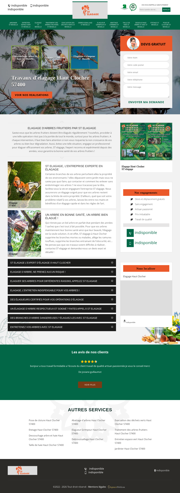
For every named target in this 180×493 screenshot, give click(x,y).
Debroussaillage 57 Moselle (85, 24)
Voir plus (90, 384)
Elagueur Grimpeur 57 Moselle (101, 25)
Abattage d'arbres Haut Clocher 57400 (88, 422)
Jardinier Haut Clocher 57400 (130, 448)
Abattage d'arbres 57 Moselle (114, 25)
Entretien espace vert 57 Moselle (26, 25)
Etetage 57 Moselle (154, 24)
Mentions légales (97, 486)
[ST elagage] (90, 10)
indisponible (19, 5)
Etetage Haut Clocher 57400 (43, 429)
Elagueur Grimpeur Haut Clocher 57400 (89, 431)
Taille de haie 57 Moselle (126, 25)
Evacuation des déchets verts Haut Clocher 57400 (133, 422)
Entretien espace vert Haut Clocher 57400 (133, 441)
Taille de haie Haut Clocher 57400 (46, 445)
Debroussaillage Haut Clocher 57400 (87, 441)
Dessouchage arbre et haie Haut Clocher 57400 (46, 437)
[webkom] (116, 486)
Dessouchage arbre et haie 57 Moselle (140, 25)
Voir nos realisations (32, 95)
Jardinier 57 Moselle (13, 24)
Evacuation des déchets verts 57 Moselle (68, 25)
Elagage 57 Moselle (38, 25)
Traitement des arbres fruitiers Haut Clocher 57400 (131, 431)
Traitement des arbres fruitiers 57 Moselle (51, 25)
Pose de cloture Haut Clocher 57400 (44, 422)
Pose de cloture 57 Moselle (166, 25)
